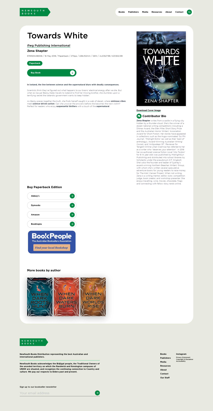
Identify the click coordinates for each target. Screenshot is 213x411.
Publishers (133, 12)
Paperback (34, 63)
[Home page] (35, 12)
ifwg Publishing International (48, 45)
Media (145, 12)
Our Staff (165, 378)
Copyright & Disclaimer (184, 359)
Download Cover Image (149, 110)
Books (122, 12)
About (168, 12)
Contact (179, 12)
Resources (157, 12)
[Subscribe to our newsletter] (97, 392)
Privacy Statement (183, 357)
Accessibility (181, 361)
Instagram (181, 354)
